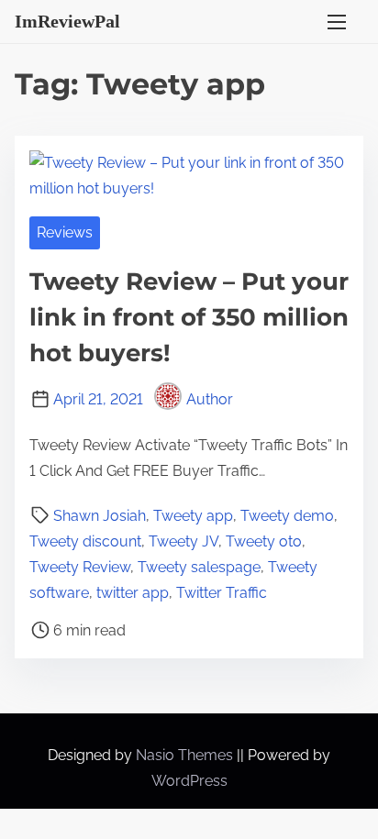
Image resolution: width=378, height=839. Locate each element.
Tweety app (193, 515)
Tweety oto (264, 541)
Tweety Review (79, 567)
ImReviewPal (67, 21)
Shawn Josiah (99, 515)
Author (209, 399)
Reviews (65, 232)
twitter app (132, 593)
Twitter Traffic (221, 593)
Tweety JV (183, 541)
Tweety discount (85, 541)
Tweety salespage (199, 567)
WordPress (189, 780)
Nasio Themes (186, 755)
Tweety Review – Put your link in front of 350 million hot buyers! (189, 317)
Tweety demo (287, 515)
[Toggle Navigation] (336, 21)
